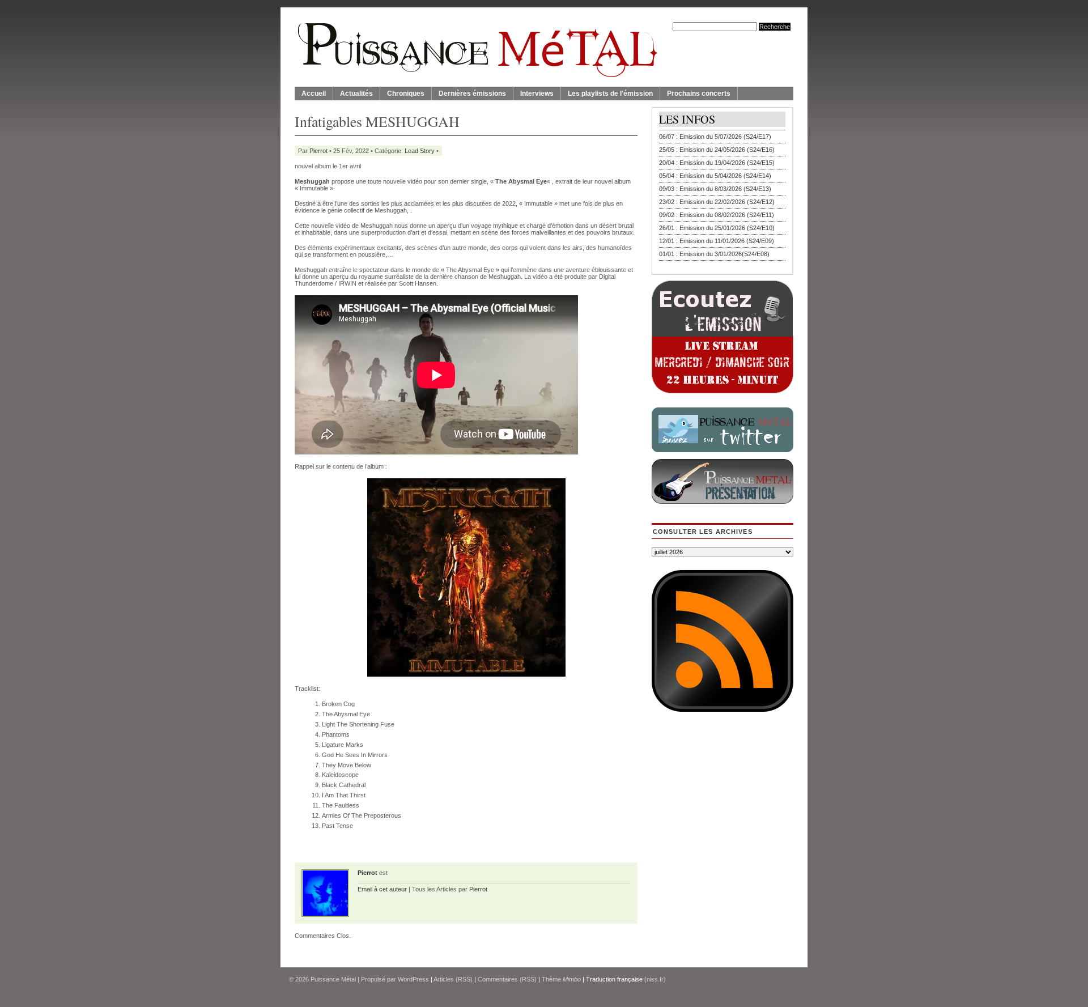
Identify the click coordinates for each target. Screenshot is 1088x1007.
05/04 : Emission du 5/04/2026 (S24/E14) (715, 175)
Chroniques (405, 93)
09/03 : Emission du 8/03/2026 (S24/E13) (715, 188)
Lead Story (420, 150)
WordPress (413, 979)
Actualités (356, 93)
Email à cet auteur (382, 889)
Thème (561, 979)
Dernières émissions (472, 93)
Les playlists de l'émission (610, 93)
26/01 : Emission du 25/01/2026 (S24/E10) (717, 227)
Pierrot (318, 150)
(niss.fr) (655, 979)
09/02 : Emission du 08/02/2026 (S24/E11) (716, 214)
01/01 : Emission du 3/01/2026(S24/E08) (714, 253)
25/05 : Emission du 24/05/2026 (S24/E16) (717, 149)
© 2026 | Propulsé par (343, 979)
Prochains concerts (698, 93)
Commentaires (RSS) (507, 979)
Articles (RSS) (453, 979)
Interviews (537, 93)
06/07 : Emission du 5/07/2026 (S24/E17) (715, 136)
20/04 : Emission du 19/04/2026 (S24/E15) (717, 162)
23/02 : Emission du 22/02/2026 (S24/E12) (717, 201)
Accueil (313, 93)
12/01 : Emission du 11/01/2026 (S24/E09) (716, 240)
